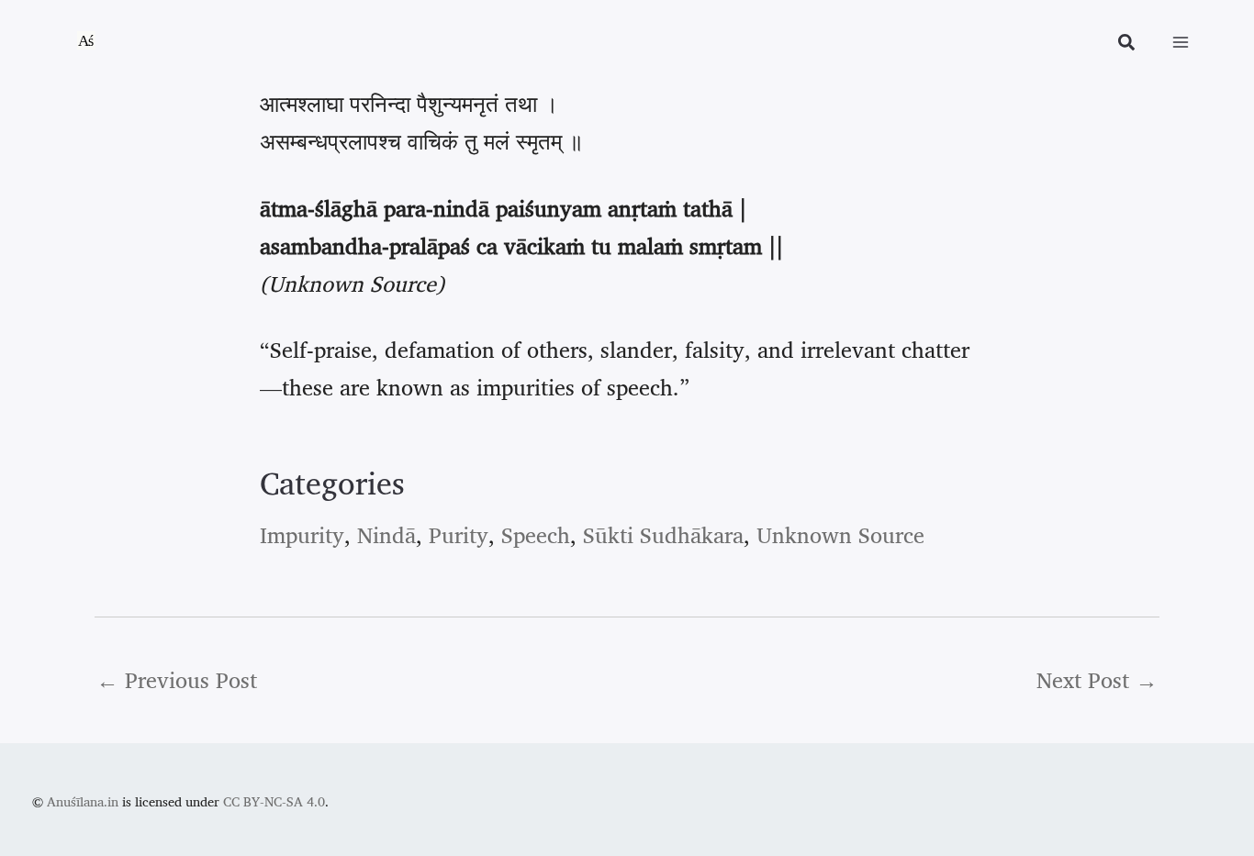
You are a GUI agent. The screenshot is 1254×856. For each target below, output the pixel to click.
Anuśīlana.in (82, 801)
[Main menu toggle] (1180, 42)
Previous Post (176, 680)
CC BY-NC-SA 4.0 (274, 801)
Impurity (302, 535)
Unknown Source (840, 535)
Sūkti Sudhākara (663, 535)
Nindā (386, 535)
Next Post (1097, 680)
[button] (1127, 44)
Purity (458, 535)
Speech (535, 535)
